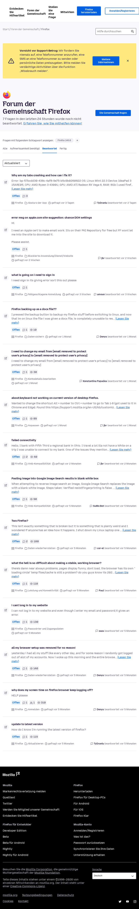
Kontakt (23, 901)
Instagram (135, 901)
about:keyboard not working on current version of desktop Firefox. (55, 398)
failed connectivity (24, 440)
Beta (6, 836)
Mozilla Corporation (39, 869)
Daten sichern (36, 336)
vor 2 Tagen (129, 202)
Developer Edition (14, 830)
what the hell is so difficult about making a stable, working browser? (56, 563)
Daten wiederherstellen (41, 548)
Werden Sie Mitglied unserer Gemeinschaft (31, 809)
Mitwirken (67, 12)
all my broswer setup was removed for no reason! (43, 647)
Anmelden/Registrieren (89, 830)
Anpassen (33, 425)
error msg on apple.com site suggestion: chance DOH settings (52, 217)
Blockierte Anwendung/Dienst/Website (50, 256)
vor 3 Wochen (128, 294)
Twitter (7, 803)
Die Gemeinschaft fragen (113, 112)
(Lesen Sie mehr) (22, 188)
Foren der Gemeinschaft (36, 12)
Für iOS (78, 809)
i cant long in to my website (30, 605)
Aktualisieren (35, 743)
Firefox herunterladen (89, 11)
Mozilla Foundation (47, 872)
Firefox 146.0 (64, 140)
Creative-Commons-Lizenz (27, 886)
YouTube (127, 901)
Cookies (8, 901)
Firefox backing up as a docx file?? (34, 309)
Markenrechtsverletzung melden (24, 791)
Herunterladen (83, 791)
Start (6, 29)
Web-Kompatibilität (39, 463)
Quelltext (9, 797)
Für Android (81, 803)
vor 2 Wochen (128, 258)
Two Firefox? (20, 520)
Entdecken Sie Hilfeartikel (16, 12)
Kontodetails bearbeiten (42, 379)
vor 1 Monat (129, 336)
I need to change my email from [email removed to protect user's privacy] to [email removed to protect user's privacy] (49, 353)
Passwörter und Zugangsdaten (45, 628)
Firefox (19, 202)
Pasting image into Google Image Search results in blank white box (55, 478)
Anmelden (33, 709)
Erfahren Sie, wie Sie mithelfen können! (52, 123)
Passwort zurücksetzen (89, 842)
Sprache (97, 869)
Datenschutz (65, 895)
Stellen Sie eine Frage (53, 12)
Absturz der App (37, 202)
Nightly (7, 848)
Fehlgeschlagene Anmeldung (44, 294)
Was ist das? (82, 836)
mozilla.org (10, 895)
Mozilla (11, 774)
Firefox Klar (81, 815)
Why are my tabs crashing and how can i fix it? (42, 175)
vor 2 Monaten (128, 463)
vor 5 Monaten (128, 506)
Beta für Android (14, 842)
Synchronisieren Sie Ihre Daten (94, 848)
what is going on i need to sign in (33, 275)
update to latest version (27, 724)
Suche (132, 31)
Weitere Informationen (106, 61)
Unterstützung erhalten (89, 855)
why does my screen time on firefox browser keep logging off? (52, 690)
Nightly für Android (15, 855)
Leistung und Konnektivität (43, 590)
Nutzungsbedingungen (37, 895)
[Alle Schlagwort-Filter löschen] (77, 140)
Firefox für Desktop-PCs (89, 797)
